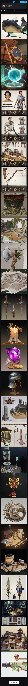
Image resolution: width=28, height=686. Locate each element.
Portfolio (13, 682)
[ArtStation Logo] (14, 2)
